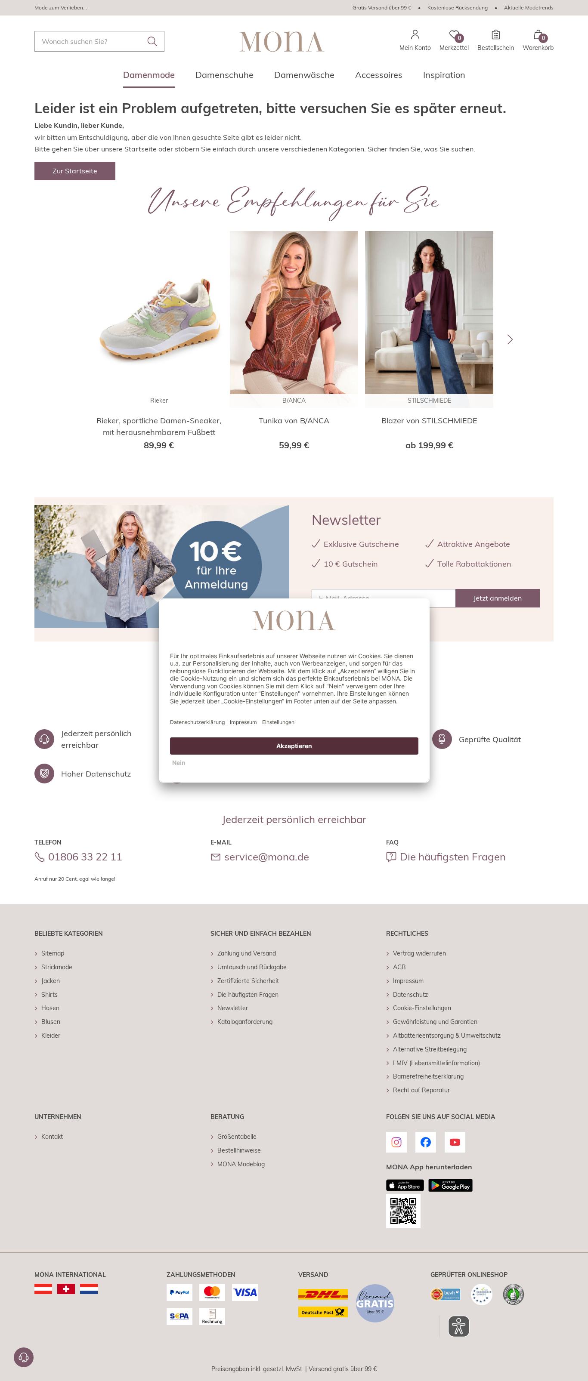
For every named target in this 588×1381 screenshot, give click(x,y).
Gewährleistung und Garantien (435, 1022)
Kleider (50, 1035)
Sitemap (52, 953)
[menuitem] (149, 77)
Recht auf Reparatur (421, 1090)
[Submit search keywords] (152, 41)
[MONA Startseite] (282, 41)
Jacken (50, 981)
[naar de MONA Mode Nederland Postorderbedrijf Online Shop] (89, 1289)
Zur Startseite (75, 170)
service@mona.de (266, 856)
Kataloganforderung (244, 1022)
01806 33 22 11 (85, 856)
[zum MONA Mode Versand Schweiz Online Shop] (66, 1289)
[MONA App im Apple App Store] (405, 1185)
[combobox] (99, 41)
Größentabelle (237, 1137)
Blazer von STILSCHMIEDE (429, 420)
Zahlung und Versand (246, 953)
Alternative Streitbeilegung (430, 1049)
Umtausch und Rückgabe (252, 967)
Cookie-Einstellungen (422, 1008)
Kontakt (52, 1137)
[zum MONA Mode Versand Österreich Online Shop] (43, 1289)
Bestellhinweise (239, 1150)
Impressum (408, 981)
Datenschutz (410, 995)
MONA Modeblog (241, 1164)
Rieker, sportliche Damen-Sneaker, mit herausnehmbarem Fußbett (158, 426)
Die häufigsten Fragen (453, 856)
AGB (399, 967)
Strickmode (56, 967)
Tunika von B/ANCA (294, 420)
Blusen (50, 1022)
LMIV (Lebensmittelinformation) (436, 1063)
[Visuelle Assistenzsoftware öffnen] (454, 1326)
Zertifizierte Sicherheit (248, 981)
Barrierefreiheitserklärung (428, 1076)
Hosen (50, 1008)
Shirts (49, 995)
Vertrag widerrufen (419, 953)
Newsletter (232, 1008)
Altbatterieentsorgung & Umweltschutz (447, 1035)
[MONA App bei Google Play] (450, 1185)
